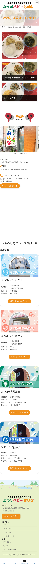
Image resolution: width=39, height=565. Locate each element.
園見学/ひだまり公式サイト (19, 301)
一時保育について (9, 536)
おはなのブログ (8, 532)
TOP (5, 525)
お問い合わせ (7, 542)
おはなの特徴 (7, 528)
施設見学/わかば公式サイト (19, 468)
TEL (35, 563)
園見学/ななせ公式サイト (19, 357)
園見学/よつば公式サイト (19, 412)
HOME (4, 563)
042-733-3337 (12, 175)
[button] (10, 185)
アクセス (5, 546)
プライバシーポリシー (9, 549)
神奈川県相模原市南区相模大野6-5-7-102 (16, 508)
